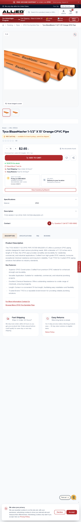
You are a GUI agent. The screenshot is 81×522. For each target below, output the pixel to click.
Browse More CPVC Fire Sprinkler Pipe (20, 305)
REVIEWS (47, 236)
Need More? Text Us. (14, 166)
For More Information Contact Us (18, 301)
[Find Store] (77, 6)
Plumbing (10, 25)
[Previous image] (6, 69)
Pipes (18, 25)
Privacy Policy (25, 517)
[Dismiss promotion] (78, 2)
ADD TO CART (35, 158)
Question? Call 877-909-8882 (66, 223)
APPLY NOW (74, 19)
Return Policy (49, 332)
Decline (60, 512)
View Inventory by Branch (40, 190)
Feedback (79, 267)
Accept (72, 512)
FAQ (37, 236)
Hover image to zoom (15, 103)
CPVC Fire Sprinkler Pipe (31, 25)
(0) (16, 141)
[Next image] (75, 69)
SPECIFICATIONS (25, 236)
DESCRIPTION (10, 236)
